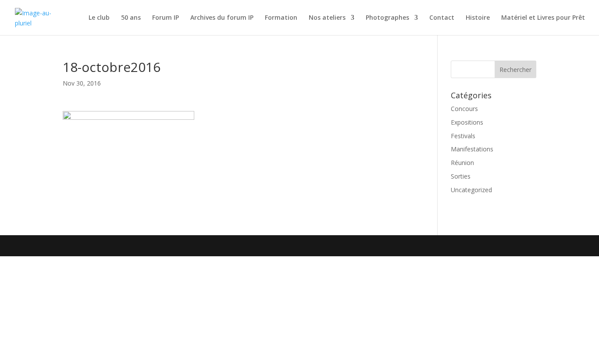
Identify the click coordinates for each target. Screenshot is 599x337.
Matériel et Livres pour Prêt (543, 18)
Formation (281, 18)
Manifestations (472, 149)
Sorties (461, 176)
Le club (99, 18)
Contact (441, 18)
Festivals (463, 136)
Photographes (387, 18)
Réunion (462, 162)
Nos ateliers (327, 18)
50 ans (131, 18)
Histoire (478, 18)
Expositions (467, 122)
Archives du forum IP (221, 18)
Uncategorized (471, 190)
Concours (464, 108)
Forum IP (165, 18)
